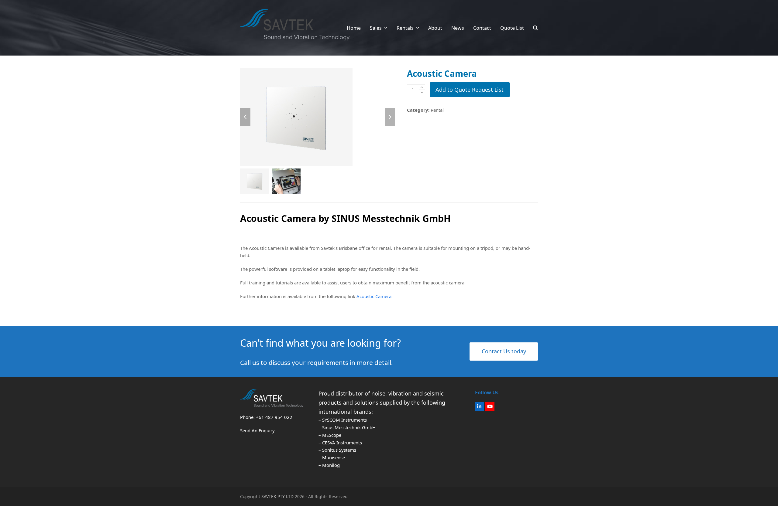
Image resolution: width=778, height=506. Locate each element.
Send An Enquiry (257, 430)
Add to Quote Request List (469, 89)
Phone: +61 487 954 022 (266, 417)
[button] (535, 28)
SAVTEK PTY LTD (277, 496)
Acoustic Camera (373, 296)
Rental (437, 110)
